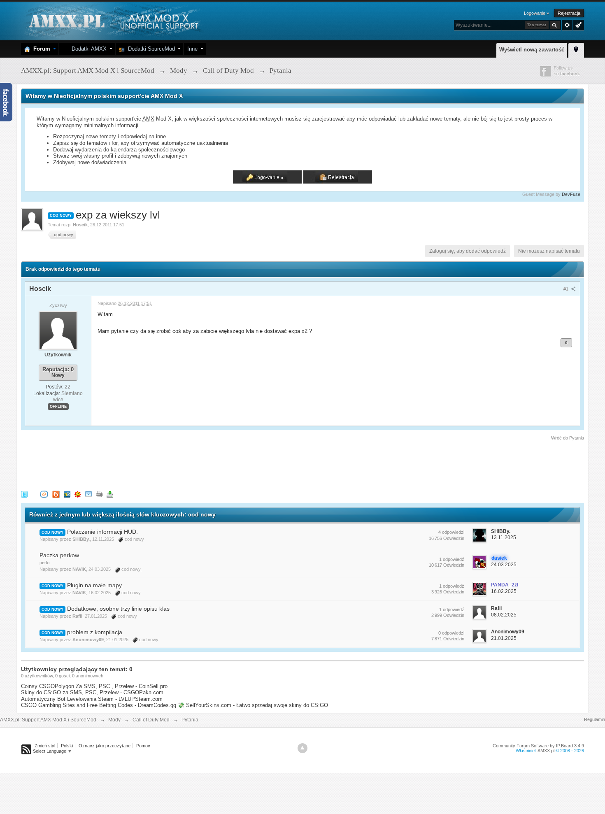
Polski (67, 745)
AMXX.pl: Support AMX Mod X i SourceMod (48, 720)
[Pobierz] (110, 494)
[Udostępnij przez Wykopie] (44, 494)
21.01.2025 (504, 638)
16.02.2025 (504, 591)
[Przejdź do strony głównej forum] (112, 20)
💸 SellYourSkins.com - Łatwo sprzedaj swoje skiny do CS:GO (253, 705)
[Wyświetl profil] (58, 330)
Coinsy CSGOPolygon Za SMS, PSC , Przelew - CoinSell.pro (94, 686)
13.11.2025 (503, 537)
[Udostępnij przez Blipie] (56, 494)
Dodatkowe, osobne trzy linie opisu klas (118, 608)
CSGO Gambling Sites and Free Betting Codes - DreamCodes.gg (98, 705)
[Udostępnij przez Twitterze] (24, 494)
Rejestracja (569, 13)
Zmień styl (45, 745)
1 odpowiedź (451, 559)
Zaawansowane (567, 25)
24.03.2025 (504, 564)
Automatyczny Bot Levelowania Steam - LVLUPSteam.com (92, 699)
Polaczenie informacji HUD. (102, 531)
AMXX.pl (546, 750)
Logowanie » (536, 13)
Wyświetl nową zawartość (531, 50)
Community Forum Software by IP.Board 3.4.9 (538, 745)
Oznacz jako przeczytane (104, 745)
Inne (192, 49)
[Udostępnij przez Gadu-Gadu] (77, 494)
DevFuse (571, 194)
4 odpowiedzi (451, 532)
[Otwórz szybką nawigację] (576, 49)
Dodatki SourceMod (150, 49)
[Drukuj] (99, 494)
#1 (566, 288)
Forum (40, 49)
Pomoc (143, 745)
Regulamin (594, 719)
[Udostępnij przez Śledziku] (67, 494)
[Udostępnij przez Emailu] (88, 494)
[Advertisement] (171, 464)
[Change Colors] (577, 24)
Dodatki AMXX (87, 49)
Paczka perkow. (60, 555)
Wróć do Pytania (567, 437)
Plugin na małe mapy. (95, 585)
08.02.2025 (504, 615)
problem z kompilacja (94, 632)
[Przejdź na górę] (302, 748)
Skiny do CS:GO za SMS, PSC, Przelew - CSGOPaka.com (92, 692)
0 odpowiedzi (451, 632)
